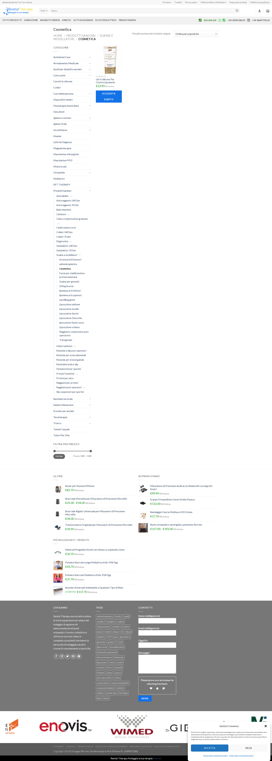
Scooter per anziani (63, 410)
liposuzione (102, 662)
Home (57, 35)
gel (115, 637)
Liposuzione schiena (69, 327)
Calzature (61, 214)
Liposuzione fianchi (68, 313)
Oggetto (143, 640)
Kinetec (66, 20)
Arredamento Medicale (66, 63)
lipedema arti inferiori (70, 290)
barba (118, 616)
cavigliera (110, 621)
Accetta (209, 748)
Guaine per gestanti (69, 281)
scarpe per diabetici (105, 688)
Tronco (57, 423)
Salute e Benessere (63, 404)
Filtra (59, 456)
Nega (248, 748)
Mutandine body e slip (67, 364)
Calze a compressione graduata (72, 218)
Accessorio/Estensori (70, 259)
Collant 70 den (63, 236)
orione (120, 662)
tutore (106, 698)
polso (109, 672)
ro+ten (117, 677)
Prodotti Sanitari (81, 35)
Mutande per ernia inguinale (70, 359)
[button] (265, 726)
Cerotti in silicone (62, 81)
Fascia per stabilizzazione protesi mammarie (72, 275)
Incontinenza (60, 129)
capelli (126, 616)
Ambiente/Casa (61, 57)
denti (107, 632)
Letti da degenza (83, 20)
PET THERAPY (61, 184)
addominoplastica (68, 264)
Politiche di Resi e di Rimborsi (213, 2)
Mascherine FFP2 (62, 160)
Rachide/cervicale (63, 398)
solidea (100, 693)
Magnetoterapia (50, 20)
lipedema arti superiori (70, 295)
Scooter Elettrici (105, 20)
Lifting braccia (66, 286)
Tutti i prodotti (12, 20)
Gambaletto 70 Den (66, 250)
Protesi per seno (65, 378)
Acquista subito (108, 96)
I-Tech (119, 642)
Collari (57, 87)
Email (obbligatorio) (148, 628)
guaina (111, 642)
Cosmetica (65, 268)
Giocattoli (58, 111)
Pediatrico (59, 178)
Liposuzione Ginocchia (70, 318)
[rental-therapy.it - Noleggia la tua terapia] (18, 11)
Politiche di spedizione (260, 2)
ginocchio (101, 642)
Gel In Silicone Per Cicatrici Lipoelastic (105, 81)
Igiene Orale (60, 123)
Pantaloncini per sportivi (68, 369)
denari (100, 632)
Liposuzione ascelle (69, 309)
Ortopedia (59, 172)
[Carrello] (268, 10)
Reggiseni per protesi (67, 382)
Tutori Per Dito (61, 435)
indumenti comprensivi (107, 652)
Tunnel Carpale (61, 429)
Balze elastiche (63, 209)
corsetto (115, 626)
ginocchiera (125, 637)
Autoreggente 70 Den (67, 205)
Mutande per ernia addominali (71, 355)
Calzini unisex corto (66, 227)
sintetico (120, 688)
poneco (118, 672)
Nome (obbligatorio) (149, 616)
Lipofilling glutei (67, 300)
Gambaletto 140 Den (66, 246)
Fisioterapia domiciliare (66, 105)
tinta (99, 698)
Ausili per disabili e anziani (67, 69)
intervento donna (104, 657)
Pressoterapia (127, 20)
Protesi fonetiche (65, 373)
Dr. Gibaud (126, 632)
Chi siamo (166, 2)
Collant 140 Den (64, 232)
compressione (103, 626)
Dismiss (157, 758)
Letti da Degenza (62, 142)
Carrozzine (31, 20)
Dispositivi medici (63, 99)
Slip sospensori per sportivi (70, 392)
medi (112, 662)
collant (121, 621)
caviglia (100, 621)
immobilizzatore (117, 647)
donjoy (116, 632)
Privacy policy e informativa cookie (215, 755)
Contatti (178, 2)
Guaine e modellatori (66, 255)
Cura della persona (63, 93)
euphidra (101, 637)
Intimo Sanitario (64, 346)
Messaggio (144, 652)
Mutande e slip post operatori (71, 350)
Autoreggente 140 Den (68, 200)
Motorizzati (60, 166)
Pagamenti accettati (238, 2)
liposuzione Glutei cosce (71, 322)
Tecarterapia (60, 417)
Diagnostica (62, 241)
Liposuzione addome (69, 304)
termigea (124, 693)
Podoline (101, 672)
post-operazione (104, 677)
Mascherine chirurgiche (66, 154)
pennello (118, 667)
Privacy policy (191, 2)
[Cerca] (237, 11)
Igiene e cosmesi (62, 117)
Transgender (65, 340)
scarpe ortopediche (120, 683)
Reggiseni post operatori (69, 387)
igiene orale (102, 647)
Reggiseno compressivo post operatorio (74, 333)
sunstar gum (111, 693)
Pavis (109, 667)
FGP (109, 637)
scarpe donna (103, 683)
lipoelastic (119, 657)
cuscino (125, 626)
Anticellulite (62, 196)
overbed (100, 667)
